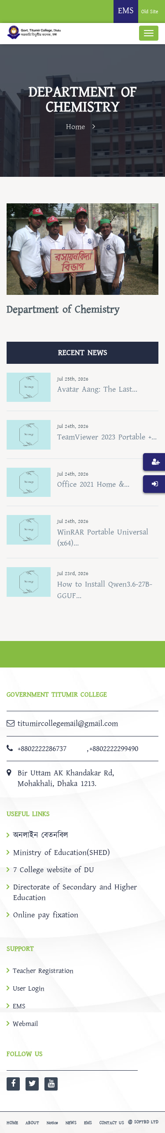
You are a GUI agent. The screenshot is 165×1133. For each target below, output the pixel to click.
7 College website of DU (53, 870)
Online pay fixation (45, 915)
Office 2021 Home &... (93, 484)
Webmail (25, 1024)
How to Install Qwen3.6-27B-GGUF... (104, 590)
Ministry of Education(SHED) (61, 852)
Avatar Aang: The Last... (97, 389)
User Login (28, 988)
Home (75, 126)
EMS (19, 1006)
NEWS (71, 1123)
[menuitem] (154, 475)
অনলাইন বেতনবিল (40, 835)
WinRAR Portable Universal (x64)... (102, 537)
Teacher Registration (43, 971)
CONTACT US (111, 1123)
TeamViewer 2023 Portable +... (107, 437)
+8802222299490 (113, 748)
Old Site (149, 11)
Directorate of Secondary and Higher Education (75, 892)
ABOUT (32, 1123)
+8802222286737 (42, 748)
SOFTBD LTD (146, 1122)
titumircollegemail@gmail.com (68, 723)
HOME (12, 1123)
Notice (52, 1123)
